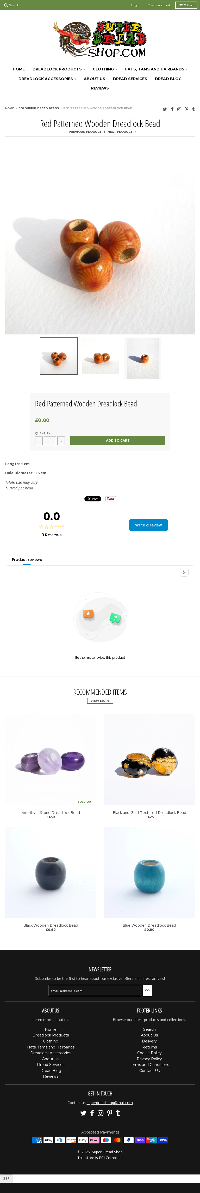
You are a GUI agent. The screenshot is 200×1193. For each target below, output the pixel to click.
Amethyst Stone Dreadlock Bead (51, 812)
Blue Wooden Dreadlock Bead (149, 925)
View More (100, 701)
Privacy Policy (149, 1059)
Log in (136, 5)
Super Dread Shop (107, 1151)
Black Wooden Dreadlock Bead (50, 925)
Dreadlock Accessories (45, 78)
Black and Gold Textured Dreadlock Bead (149, 812)
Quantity (42, 433)
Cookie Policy (149, 1053)
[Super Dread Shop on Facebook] (172, 109)
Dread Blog (168, 78)
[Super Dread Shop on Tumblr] (193, 109)
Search (149, 1029)
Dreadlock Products (57, 69)
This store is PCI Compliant (100, 1157)
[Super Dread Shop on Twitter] (165, 109)
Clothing (103, 69)
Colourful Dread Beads (38, 108)
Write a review (148, 525)
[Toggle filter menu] (184, 572)
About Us (94, 78)
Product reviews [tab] (27, 559)
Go (147, 990)
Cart (189, 5)
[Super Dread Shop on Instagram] (179, 109)
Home (19, 69)
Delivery (149, 1041)
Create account (158, 5)
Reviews (100, 88)
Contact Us (149, 1070)
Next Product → (122, 132)
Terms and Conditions (149, 1064)
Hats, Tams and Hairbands (154, 69)
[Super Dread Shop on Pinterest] (186, 109)
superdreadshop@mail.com (110, 1102)
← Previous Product (83, 132)
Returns (149, 1047)
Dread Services (130, 78)
